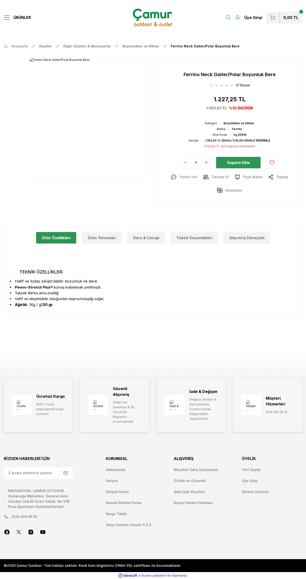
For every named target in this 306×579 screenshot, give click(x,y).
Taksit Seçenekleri (194, 237)
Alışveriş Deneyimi (246, 237)
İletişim (112, 481)
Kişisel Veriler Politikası (193, 503)
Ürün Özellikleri (56, 237)
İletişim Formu (117, 492)
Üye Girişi (250, 481)
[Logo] (153, 17)
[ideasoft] (127, 575)
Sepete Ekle (238, 162)
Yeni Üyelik (251, 470)
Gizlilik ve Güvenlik (190, 481)
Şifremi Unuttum (255, 492)
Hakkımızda (115, 470)
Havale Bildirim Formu (124, 503)
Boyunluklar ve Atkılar (239, 123)
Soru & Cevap (146, 237)
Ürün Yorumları (102, 237)
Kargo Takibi (116, 514)
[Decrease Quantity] (185, 162)
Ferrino (237, 129)
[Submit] (65, 473)
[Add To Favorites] (272, 162)
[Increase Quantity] (206, 162)
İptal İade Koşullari (189, 492)
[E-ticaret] (152, 575)
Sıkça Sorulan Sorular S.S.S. (129, 525)
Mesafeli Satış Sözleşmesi (196, 470)
